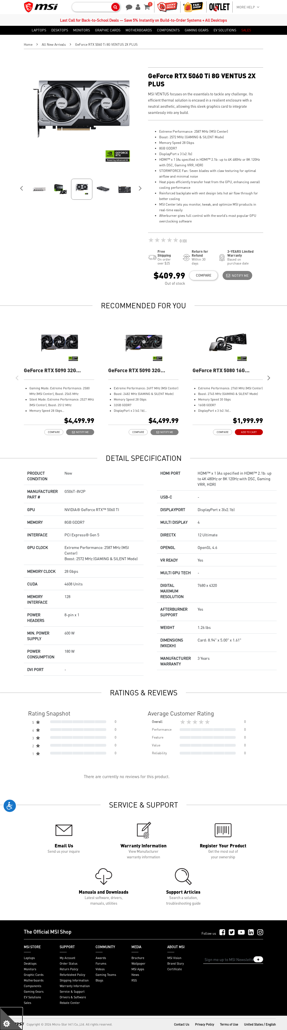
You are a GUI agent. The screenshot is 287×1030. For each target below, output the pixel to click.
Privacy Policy (204, 1024)
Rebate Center (70, 1003)
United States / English (260, 1024)
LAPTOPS (39, 30)
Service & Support (72, 992)
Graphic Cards (33, 975)
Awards (101, 958)
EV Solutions (32, 997)
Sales (27, 1003)
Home (28, 44)
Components (32, 986)
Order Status (68, 963)
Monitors (30, 969)
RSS (134, 980)
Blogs (99, 980)
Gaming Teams (106, 975)
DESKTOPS (59, 30)
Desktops (30, 963)
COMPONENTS (168, 30)
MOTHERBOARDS (139, 30)
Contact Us (181, 1024)
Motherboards (33, 980)
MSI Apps (137, 969)
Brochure (137, 958)
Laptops (29, 958)
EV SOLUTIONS (225, 30)
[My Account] (137, 6)
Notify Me (239, 275)
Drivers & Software (73, 997)
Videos (100, 969)
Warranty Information (75, 986)
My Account (67, 958)
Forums (101, 963)
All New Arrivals (54, 44)
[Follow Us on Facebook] (222, 932)
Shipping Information (74, 980)
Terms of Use (229, 1024)
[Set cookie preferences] (11, 1019)
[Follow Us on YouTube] (241, 932)
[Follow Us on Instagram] (260, 932)
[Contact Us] (127, 6)
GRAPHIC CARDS (108, 30)
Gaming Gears (33, 992)
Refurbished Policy (72, 975)
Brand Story (175, 963)
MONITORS (81, 30)
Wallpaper (138, 963)
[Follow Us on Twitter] (232, 932)
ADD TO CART (249, 432)
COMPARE (203, 275)
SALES (246, 30)
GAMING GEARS (197, 30)
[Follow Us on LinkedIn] (251, 932)
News (135, 975)
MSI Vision (174, 958)
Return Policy (69, 969)
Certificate (174, 969)
